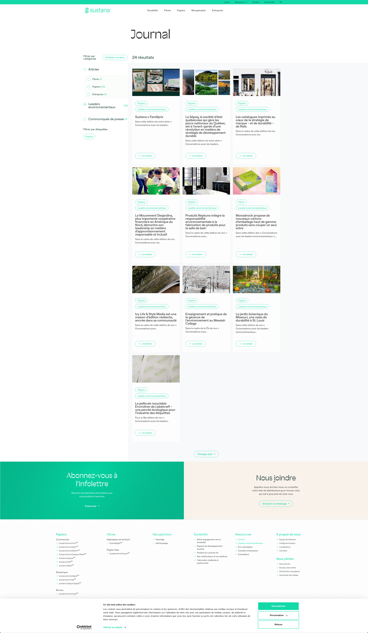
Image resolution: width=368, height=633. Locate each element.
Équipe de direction (287, 539)
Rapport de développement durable (209, 547)
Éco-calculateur (245, 547)
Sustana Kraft (66, 561)
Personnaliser (277, 615)
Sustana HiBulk (66, 565)
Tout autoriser (278, 606)
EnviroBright (116, 543)
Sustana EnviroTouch (120, 553)
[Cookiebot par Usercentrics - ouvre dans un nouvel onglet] (84, 627)
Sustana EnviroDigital (69, 575)
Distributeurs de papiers (289, 571)
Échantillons (243, 554)
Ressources (239, 2)
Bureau (60, 590)
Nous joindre (269, 2)
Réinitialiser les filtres (114, 57)
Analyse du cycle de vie (207, 552)
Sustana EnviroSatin (68, 546)
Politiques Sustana (287, 543)
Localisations (285, 547)
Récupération (162, 534)
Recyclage (160, 539)
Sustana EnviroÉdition (69, 550)
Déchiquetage (162, 543)
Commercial (62, 539)
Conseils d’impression (248, 550)
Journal (227, 2)
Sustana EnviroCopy (68, 593)
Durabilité (201, 534)
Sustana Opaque (67, 558)
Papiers (61, 534)
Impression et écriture (118, 539)
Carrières (255, 2)
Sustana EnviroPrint (68, 543)
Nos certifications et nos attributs (212, 556)
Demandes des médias (288, 575)
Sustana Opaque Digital (70, 583)
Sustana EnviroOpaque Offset (73, 554)
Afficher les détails (112, 627)
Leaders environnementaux (250, 543)
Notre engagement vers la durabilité (209, 541)
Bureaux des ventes (287, 567)
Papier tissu (113, 549)
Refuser (278, 624)
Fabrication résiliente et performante (207, 561)
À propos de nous (288, 534)
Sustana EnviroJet (67, 579)
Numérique (62, 572)
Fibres (111, 534)
